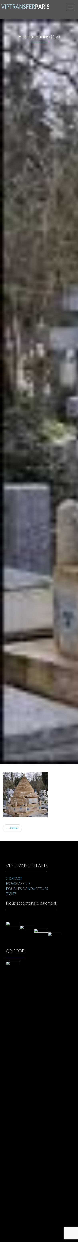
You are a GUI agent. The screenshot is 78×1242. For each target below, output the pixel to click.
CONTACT (14, 878)
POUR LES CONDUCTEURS (27, 889)
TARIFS (11, 894)
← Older (12, 828)
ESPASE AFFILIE (18, 883)
